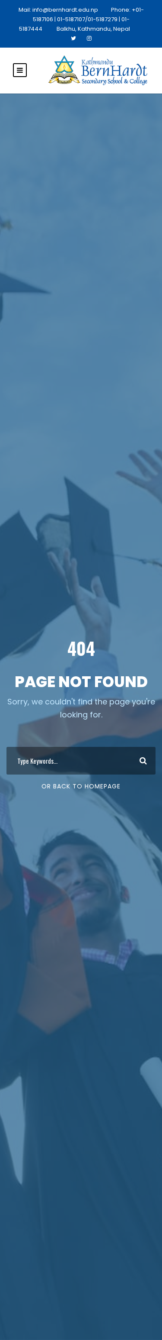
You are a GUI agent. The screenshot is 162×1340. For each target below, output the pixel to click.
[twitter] (73, 38)
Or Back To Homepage (81, 786)
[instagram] (89, 38)
